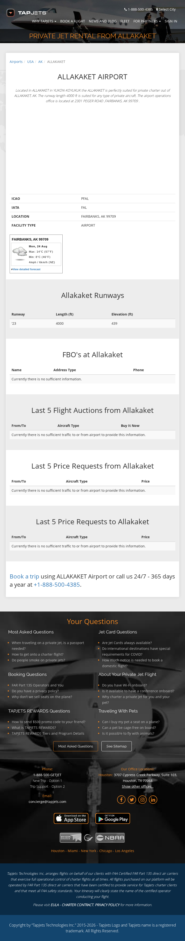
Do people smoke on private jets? (38, 660)
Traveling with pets (118, 710)
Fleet (125, 21)
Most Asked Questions (31, 631)
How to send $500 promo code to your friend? (48, 721)
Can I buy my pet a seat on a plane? (130, 721)
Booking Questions (27, 674)
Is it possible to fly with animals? (128, 733)
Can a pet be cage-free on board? (129, 727)
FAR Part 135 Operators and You (38, 685)
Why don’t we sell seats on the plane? (42, 696)
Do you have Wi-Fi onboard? (124, 685)
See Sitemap (116, 746)
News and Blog (103, 21)
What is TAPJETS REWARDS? (34, 727)
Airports (16, 61)
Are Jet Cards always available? (127, 642)
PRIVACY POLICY (107, 904)
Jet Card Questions (118, 631)
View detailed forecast (26, 269)
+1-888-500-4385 (57, 584)
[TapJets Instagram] (142, 799)
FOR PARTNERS (145, 21)
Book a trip (24, 576)
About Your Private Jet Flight (127, 674)
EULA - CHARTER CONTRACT (72, 904)
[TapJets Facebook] (121, 799)
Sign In (171, 21)
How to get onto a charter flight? (37, 654)
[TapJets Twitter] (132, 799)
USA (30, 61)
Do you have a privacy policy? (35, 691)
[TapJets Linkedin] (153, 799)
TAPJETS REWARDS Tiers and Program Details (48, 733)
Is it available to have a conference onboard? (138, 691)
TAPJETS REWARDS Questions (39, 710)
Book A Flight (72, 21)
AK (40, 61)
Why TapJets (42, 21)
